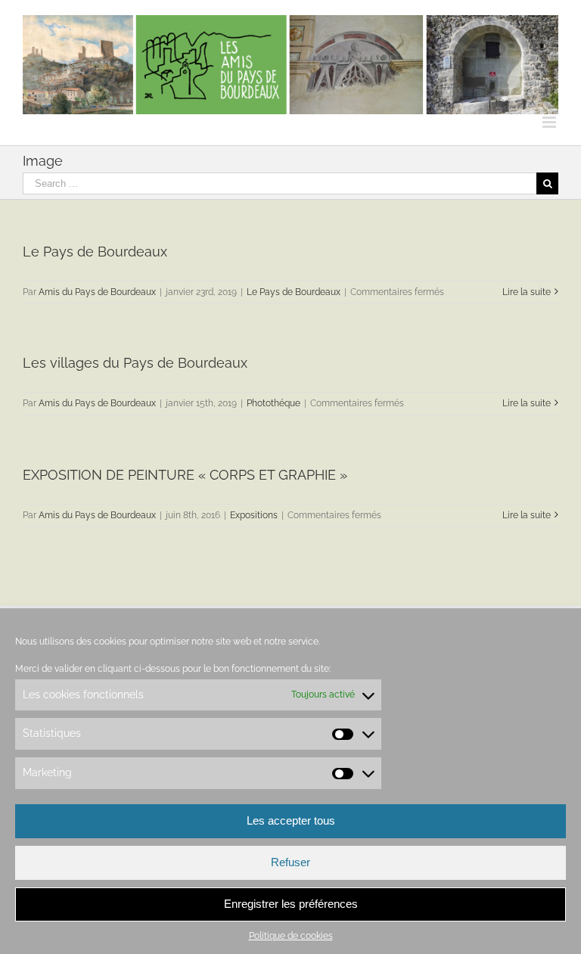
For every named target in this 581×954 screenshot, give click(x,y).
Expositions (254, 515)
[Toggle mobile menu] (550, 122)
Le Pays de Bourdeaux (95, 251)
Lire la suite (526, 292)
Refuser (290, 862)
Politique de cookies (291, 936)
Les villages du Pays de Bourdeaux (135, 363)
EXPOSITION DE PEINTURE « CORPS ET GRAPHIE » (185, 475)
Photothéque (273, 403)
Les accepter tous (291, 820)
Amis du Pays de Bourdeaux (97, 292)
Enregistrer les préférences (291, 903)
